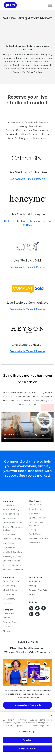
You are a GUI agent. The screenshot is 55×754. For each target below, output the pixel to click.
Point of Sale (9, 534)
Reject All (27, 740)
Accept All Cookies (27, 748)
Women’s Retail (36, 504)
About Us (7, 631)
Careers (6, 626)
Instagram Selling (11, 514)
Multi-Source (9, 543)
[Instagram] (31, 608)
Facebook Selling (11, 509)
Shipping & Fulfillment (13, 569)
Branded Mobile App (12, 522)
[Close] (51, 715)
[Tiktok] (37, 608)
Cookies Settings (27, 731)
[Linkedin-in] (31, 614)
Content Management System (13, 528)
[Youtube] (37, 614)
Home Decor (35, 513)
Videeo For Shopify (12, 539)
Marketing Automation (13, 556)
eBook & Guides (10, 590)
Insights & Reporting (12, 552)
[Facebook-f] (43, 608)
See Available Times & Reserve (27, 179)
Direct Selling (35, 509)
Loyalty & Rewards (11, 561)
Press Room (8, 613)
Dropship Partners (11, 622)
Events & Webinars (11, 581)
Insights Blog (9, 585)
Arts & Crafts (35, 534)
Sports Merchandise (38, 518)
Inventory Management (13, 565)
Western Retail (36, 543)
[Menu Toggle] (50, 5)
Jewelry (32, 529)
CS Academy (9, 599)
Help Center (8, 603)
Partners (7, 617)
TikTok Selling (9, 518)
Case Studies (9, 594)
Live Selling (8, 505)
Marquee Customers (38, 538)
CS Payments (9, 547)
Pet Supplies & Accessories (36, 523)
